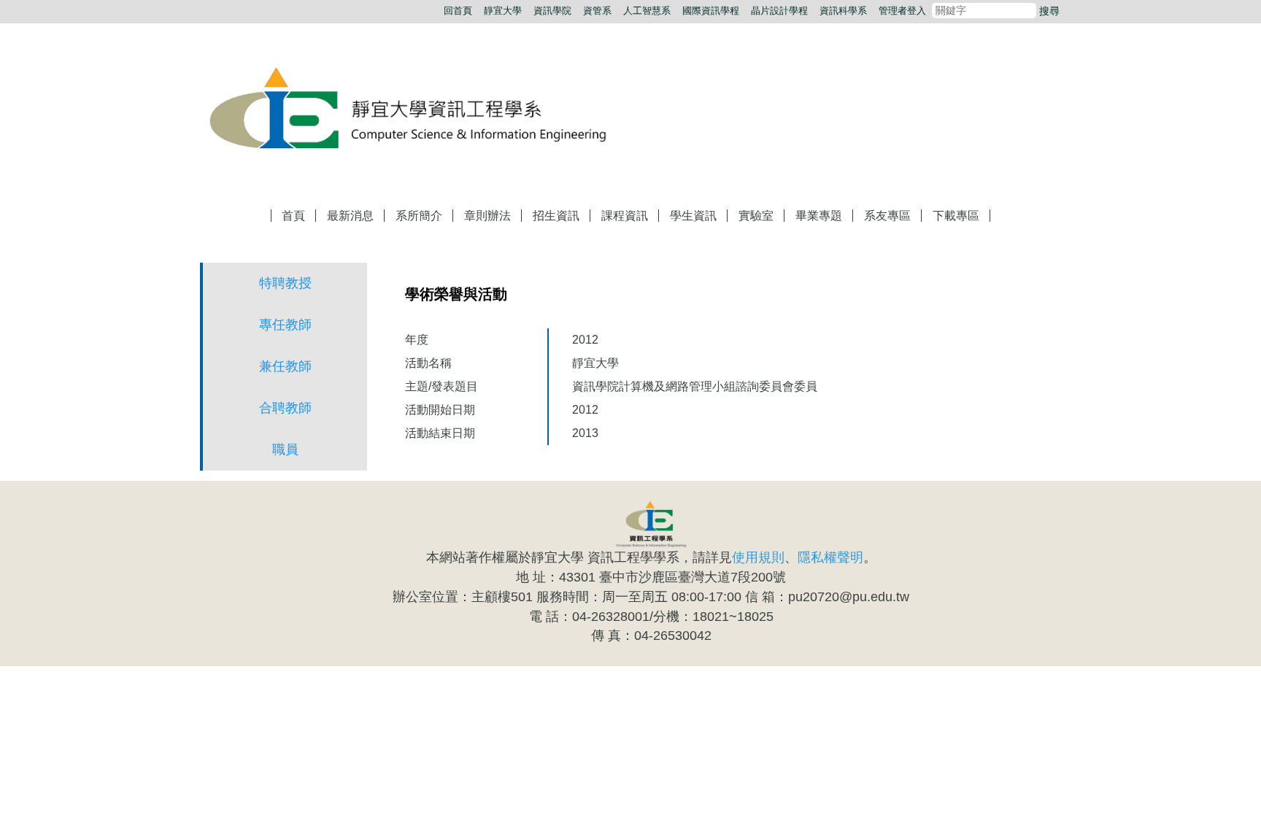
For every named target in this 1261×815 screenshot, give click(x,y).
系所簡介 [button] (419, 215)
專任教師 (285, 324)
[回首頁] (422, 110)
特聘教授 (285, 283)
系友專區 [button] (887, 215)
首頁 (293, 215)
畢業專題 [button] (818, 215)
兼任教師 (285, 366)
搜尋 (1049, 11)
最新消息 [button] (350, 215)
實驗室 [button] (756, 215)
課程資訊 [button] (624, 215)
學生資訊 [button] (693, 215)
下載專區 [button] (956, 215)
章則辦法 (487, 215)
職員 (285, 449)
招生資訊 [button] (556, 215)
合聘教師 (285, 408)
